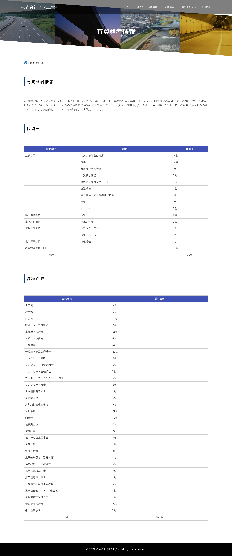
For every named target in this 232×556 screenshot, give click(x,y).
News (140, 7)
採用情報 (206, 7)
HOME (128, 7)
